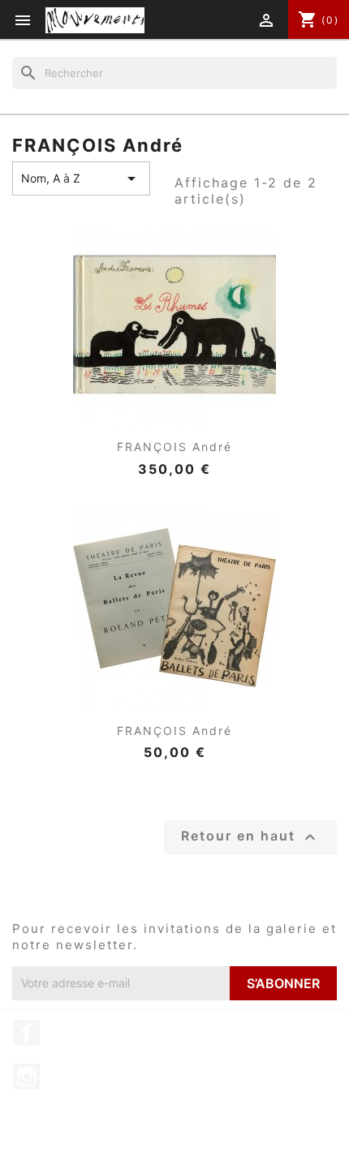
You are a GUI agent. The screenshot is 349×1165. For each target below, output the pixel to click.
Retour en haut (250, 837)
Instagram (27, 1077)
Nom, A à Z (81, 178)
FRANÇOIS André (174, 447)
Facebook (27, 1033)
